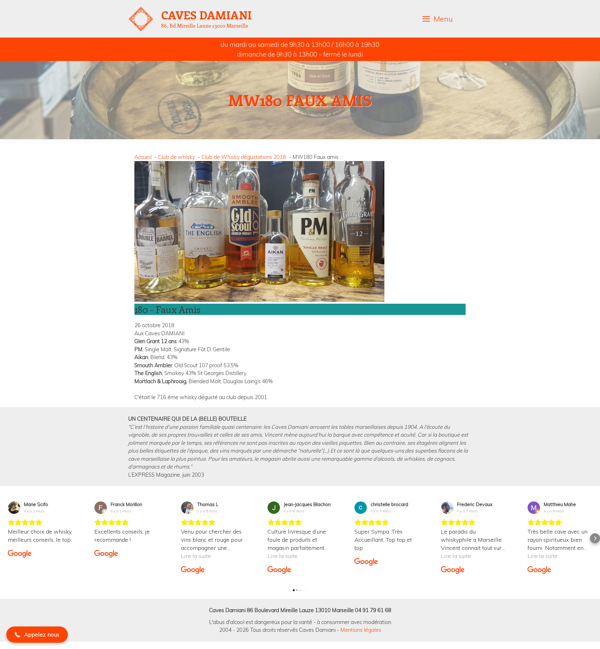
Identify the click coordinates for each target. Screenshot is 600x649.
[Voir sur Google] (14, 507)
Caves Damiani (206, 14)
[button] (5, 538)
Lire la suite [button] (109, 556)
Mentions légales (360, 629)
